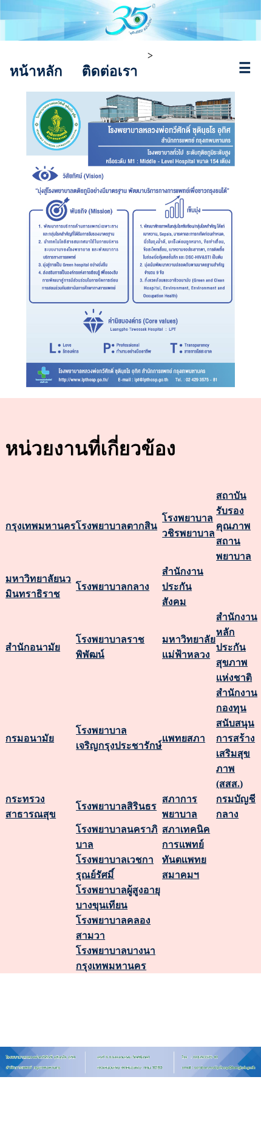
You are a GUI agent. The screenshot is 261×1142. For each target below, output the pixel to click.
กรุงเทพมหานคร (40, 526)
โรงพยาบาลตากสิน (116, 526)
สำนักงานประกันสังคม (182, 586)
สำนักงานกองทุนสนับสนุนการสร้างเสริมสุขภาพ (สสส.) (236, 738)
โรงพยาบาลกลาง (112, 586)
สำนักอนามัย (32, 647)
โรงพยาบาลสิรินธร (116, 806)
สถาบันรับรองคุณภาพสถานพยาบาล (233, 525)
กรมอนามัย (29, 738)
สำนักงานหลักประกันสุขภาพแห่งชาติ (236, 647)
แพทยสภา (183, 738)
